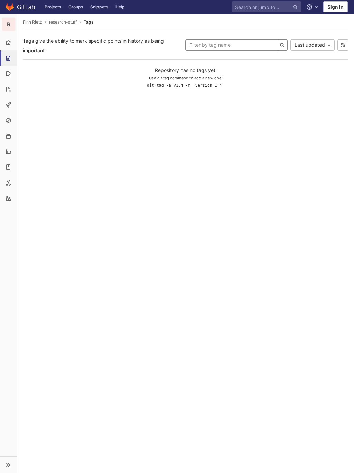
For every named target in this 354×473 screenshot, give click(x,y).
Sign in (335, 7)
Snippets (99, 6)
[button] (8, 464)
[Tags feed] (342, 45)
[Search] (282, 45)
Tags (89, 22)
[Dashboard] (20, 7)
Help (120, 6)
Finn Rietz (32, 22)
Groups (75, 6)
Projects (53, 6)
